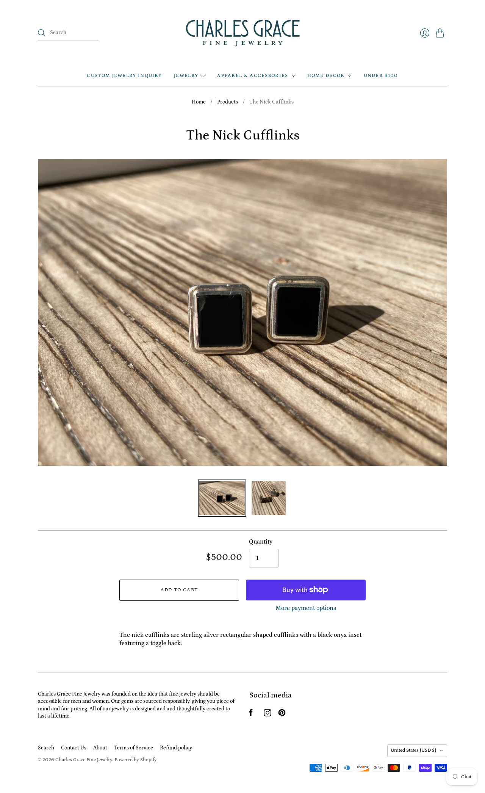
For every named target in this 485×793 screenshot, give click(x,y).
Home (199, 102)
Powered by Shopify (135, 760)
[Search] (41, 33)
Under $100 (381, 75)
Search (46, 748)
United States (413, 750)
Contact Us (73, 748)
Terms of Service (133, 748)
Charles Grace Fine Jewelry (83, 760)
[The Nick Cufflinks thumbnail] (222, 498)
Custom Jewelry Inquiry (124, 75)
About (100, 748)
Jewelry (186, 75)
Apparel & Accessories (252, 75)
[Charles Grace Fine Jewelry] (242, 32)
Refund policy (176, 748)
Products (227, 102)
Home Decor (326, 75)
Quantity (260, 541)
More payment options (305, 608)
